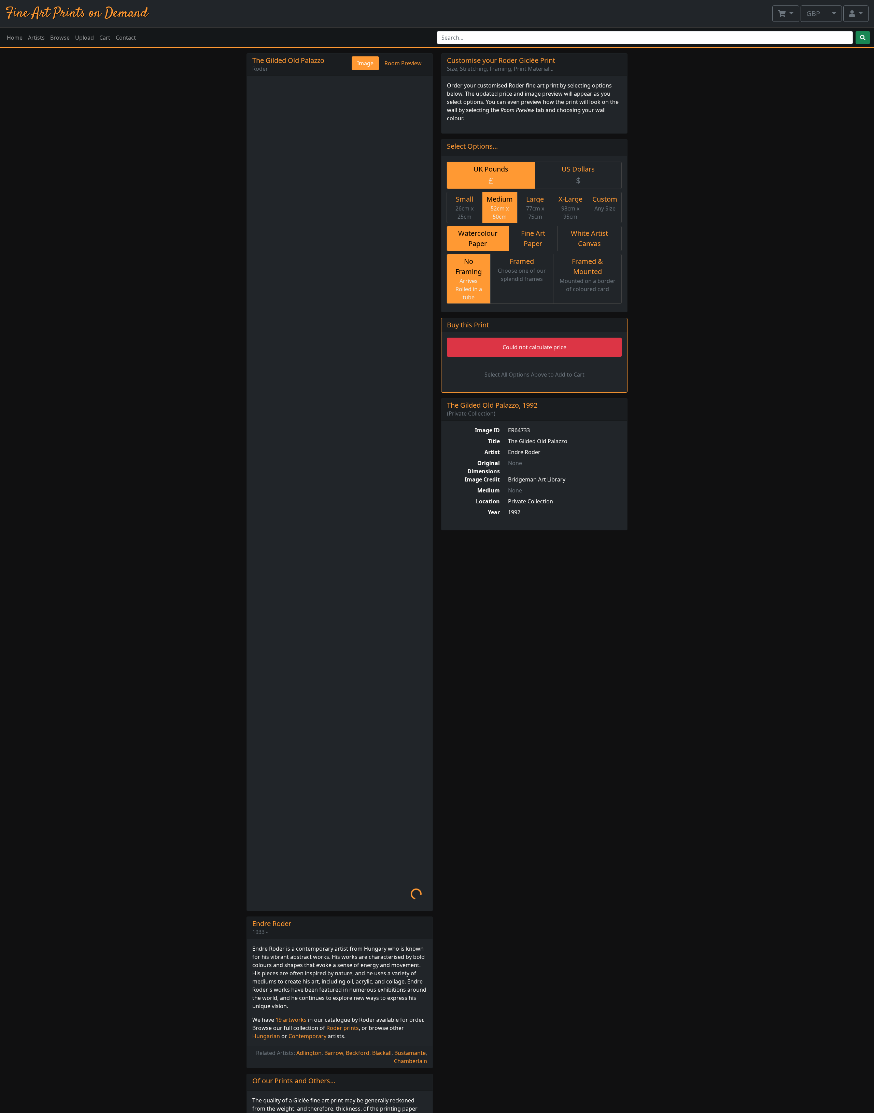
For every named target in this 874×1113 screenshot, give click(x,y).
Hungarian (266, 1036)
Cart (104, 37)
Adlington (309, 1053)
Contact (126, 37)
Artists (36, 37)
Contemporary (307, 1036)
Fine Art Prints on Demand (76, 13)
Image (365, 63)
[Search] (863, 37)
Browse (60, 37)
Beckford (357, 1053)
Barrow (333, 1053)
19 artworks (291, 1019)
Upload (84, 37)
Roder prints (342, 1028)
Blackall (382, 1053)
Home (15, 37)
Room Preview (403, 63)
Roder (260, 68)
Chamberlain (410, 1061)
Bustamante (410, 1053)
